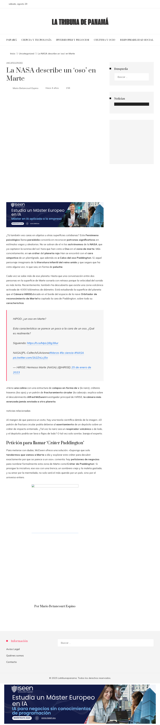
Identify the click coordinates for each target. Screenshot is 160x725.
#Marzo (54, 352)
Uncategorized (14, 63)
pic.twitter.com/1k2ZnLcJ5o (30, 357)
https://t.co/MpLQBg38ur (42, 343)
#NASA (79, 352)
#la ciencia (67, 352)
